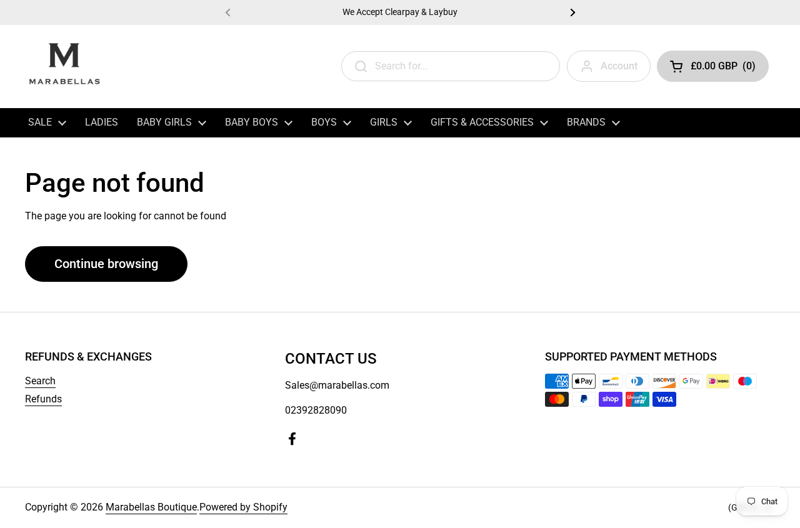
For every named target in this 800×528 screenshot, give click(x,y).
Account (619, 66)
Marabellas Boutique (151, 507)
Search (40, 381)
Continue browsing (106, 263)
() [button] (723, 68)
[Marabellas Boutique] (64, 66)
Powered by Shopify (243, 507)
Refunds (43, 399)
